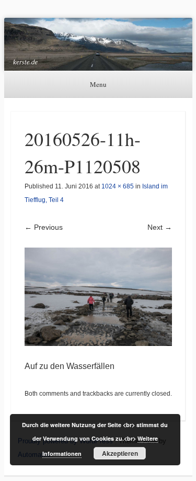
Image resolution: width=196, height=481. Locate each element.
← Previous (44, 227)
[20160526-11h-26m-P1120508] (98, 297)
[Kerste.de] (98, 44)
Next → (159, 227)
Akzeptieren (120, 453)
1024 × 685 (117, 186)
